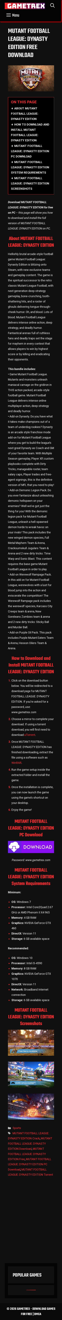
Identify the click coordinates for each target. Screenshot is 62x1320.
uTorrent (29, 734)
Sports (17, 1128)
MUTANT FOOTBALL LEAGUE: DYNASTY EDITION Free (27, 1154)
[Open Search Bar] (52, 6)
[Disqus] (31, 1222)
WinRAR (16, 762)
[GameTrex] (25, 6)
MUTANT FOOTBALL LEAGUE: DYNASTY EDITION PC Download (29, 1164)
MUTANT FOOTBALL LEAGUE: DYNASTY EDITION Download (30, 1143)
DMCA (37, 1314)
